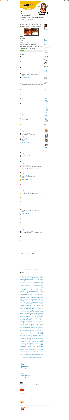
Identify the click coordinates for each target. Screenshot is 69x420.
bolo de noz (30, 287)
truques (39, 355)
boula (32, 289)
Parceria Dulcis (40, 322)
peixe (25, 330)
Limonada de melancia (30, 311)
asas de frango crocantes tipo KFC (34, 280)
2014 (45, 84)
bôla (25, 284)
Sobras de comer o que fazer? (24, 351)
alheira (25, 276)
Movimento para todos (30, 316)
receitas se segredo (25, 347)
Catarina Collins (23, 155)
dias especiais (35, 299)
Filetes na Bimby (33, 303)
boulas (34, 289)
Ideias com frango (21, 308)
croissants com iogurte (27, 296)
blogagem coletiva (23, 284)
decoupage (41, 296)
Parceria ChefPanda (32, 322)
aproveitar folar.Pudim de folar (30, 279)
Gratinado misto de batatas (46, 103)
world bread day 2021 (31, 357)
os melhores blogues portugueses (35, 318)
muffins (35, 316)
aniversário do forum (41, 277)
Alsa (41, 276)
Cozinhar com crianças (27, 295)
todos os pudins (33, 354)
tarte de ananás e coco (37, 352)
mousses (26, 316)
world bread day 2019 (22, 357)
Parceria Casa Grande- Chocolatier (27, 322)
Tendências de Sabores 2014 (22, 354)
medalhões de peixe (40, 313)
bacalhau (35, 281)
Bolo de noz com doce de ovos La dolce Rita (36, 287)
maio (46, 94)
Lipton (37, 311)
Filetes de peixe (29, 303)
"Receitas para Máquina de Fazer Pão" (25, 366)
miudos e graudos (28, 314)
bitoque (30, 283)
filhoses (41, 303)
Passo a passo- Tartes (36, 328)
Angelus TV (30, 277)
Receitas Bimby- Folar (27, 341)
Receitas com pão (23, 344)
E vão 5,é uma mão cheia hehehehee (46, 107)
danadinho (23, 142)
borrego (25, 289)
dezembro (47, 87)
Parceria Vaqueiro (40, 324)
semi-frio (31, 350)
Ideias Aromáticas (23, 362)
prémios (36, 332)
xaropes (40, 357)
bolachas (28, 284)
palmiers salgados (21, 319)
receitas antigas (24, 339)
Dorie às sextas (33, 300)
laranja (26, 310)
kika (22, 175)
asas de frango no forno (40, 280)
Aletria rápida (21, 276)
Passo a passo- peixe (33, 327)
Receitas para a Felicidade (24, 161)
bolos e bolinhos (40, 288)
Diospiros (40, 299)
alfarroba (23, 276)
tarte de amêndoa (28, 352)
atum (22, 281)
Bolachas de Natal (36, 284)
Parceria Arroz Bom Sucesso (36, 321)
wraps (38, 357)
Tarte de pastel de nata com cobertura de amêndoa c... (46, 113)
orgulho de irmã (24, 318)
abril (46, 95)
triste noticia (33, 355)
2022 (45, 77)
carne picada (41, 291)
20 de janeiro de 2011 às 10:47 (26, 192)
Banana (27, 282)
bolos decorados (30, 288)
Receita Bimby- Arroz (34, 335)
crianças (21, 296)
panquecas (30, 319)
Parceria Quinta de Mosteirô (27, 324)
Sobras (20, 351)
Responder (23, 75)
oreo (22, 318)
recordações (42, 347)
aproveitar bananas (21, 279)
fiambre (25, 303)
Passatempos (36, 325)
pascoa (28, 325)
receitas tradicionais (32, 347)
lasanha (29, 310)
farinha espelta (28, 302)
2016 (45, 82)
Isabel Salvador (46, 27)
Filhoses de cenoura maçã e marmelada (46, 116)
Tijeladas (26, 354)
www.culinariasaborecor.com (25, 188)
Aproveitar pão (39, 279)
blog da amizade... (37, 283)
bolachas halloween (40, 284)
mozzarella (33, 316)
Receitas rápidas (21, 347)
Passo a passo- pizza (38, 327)
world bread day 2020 (26, 357)
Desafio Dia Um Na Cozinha (28, 297)
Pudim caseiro (23, 333)
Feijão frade (37, 302)
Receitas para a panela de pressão (38, 346)
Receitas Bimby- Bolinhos (35, 340)
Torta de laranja (38, 354)
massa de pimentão (30, 313)
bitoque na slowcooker (33, 283)
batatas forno (39, 282)
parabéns (29, 321)
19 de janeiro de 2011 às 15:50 (30, 161)
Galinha (31, 306)
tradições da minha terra (28, 355)
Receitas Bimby (28, 339)
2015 (45, 83)
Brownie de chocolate (46, 63)
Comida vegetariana (30, 294)
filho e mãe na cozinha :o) (37, 303)
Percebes (40, 330)
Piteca (22, 192)
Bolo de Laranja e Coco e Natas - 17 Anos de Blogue (25, 377)
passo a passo (39, 325)
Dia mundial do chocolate (31, 299)
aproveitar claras (25, 279)
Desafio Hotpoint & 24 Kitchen (39, 297)
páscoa (30, 325)
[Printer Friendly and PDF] (22, 50)
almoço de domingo (33, 276)
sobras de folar (29, 351)
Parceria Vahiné (37, 324)
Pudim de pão (39, 333)
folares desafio (23, 305)
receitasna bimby (36, 347)
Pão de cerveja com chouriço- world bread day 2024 (46, 68)
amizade (20, 277)
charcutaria (38, 292)
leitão (36, 310)
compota (38, 294)
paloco (24, 319)
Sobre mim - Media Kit (41, 17)
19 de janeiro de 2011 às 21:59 (28, 179)
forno (41, 305)
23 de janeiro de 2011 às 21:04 (30, 231)
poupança (29, 332)
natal (41, 316)
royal (32, 349)
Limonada (26, 311)
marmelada (21, 313)
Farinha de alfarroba (24, 302)
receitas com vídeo (38, 344)
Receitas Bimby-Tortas (37, 343)
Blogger (39, 414)
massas (37, 313)
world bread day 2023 (35, 357)
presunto (41, 332)
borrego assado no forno (29, 289)
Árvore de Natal (24, 280)
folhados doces (31, 305)
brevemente (38, 289)
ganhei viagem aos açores (40, 306)
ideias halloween (30, 308)
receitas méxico (26, 346)
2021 (45, 78)
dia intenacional (27, 299)
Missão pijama (25, 314)
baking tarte (25, 282)
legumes (31, 310)
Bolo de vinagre (41, 287)
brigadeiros (41, 289)
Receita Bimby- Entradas (39, 336)
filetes (26, 303)
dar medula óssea (35, 296)
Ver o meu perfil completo (26, 408)
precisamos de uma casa (33, 332)
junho (46, 93)
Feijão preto (39, 302)
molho (31, 314)
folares (20, 305)
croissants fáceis (31, 296)
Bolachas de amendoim (32, 284)
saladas (37, 349)
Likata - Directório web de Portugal (34, 269)
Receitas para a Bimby (29, 17)
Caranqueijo (21, 291)
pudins (42, 333)
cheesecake (40, 292)
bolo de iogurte (27, 287)
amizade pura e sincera (24, 277)
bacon (23, 282)
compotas (41, 294)
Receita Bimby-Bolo (28, 338)
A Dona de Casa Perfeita (23, 368)
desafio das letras (23, 297)
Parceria (31, 321)
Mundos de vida (38, 316)
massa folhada (34, 313)
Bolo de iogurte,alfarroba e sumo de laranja (46, 105)
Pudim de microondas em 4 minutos (46, 110)
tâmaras (23, 352)
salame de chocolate (41, 349)
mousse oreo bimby (23, 316)
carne (28, 291)
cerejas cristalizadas (32, 292)
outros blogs (39, 318)
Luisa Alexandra (22, 364)
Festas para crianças (22, 303)
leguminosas (34, 310)
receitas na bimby (29, 346)
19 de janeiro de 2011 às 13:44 (28, 155)
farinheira (30, 302)
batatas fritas (42, 282)
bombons (23, 289)
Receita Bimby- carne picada (23, 336)
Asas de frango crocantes (29, 280)
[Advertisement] (31, 260)
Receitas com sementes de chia (33, 344)
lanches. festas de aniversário (22, 310)
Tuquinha (23, 133)
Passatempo (33, 325)
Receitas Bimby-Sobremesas (27, 343)
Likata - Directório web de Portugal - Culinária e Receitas (25, 269)
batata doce (30, 282)
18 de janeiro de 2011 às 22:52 (26, 77)
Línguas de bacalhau (34, 311)
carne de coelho (31, 291)
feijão (34, 302)
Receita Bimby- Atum (39, 335)
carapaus (23, 291)
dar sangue (38, 296)
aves (26, 281)
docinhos (29, 300)
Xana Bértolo (23, 179)
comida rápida (26, 294)
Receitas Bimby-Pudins (22, 343)
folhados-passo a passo (36, 305)
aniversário (33, 277)
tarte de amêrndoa (32, 352)
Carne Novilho (38, 291)
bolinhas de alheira (28, 285)
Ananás (27, 277)
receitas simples (28, 347)
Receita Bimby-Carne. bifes (38, 338)
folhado (28, 305)
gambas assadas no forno (35, 306)
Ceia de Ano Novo (22, 292)
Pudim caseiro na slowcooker (32, 333)
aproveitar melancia (35, 279)
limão (24, 311)
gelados (21, 307)
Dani (22, 138)
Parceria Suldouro (33, 324)
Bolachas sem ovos (24, 285)
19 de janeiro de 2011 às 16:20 (27, 165)
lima (22, 311)
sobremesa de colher (40, 351)
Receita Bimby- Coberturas (28, 336)
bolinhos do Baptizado (40, 285)
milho (20, 314)
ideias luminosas (34, 308)
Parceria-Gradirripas (25, 325)
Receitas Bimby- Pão (37, 341)
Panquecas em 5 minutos (38, 319)
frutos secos (28, 306)
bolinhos (31, 285)
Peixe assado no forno (29, 330)
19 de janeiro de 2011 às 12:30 (27, 142)
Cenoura (29, 292)
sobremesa (36, 351)
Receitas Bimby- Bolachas (30, 340)
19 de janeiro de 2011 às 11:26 (27, 133)
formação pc (40, 305)
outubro (46, 90)
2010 (45, 123)
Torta (36, 354)
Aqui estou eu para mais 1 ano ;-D (46, 122)
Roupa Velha (24, 349)
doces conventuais (22, 300)
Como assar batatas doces (34, 294)
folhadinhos (26, 305)
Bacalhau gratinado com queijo (46, 120)
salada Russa (35, 349)
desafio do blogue (34, 297)
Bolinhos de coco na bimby (35, 285)
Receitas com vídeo (24, 17)
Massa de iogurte (26, 313)
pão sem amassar (25, 321)
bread (36, 289)
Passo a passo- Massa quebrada (23, 327)
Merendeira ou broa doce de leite (46, 99)
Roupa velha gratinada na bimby (29, 349)
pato (20, 330)
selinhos (25, 350)
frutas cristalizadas (25, 306)
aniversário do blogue (37, 277)
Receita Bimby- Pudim (25, 335)
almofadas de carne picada (38, 276)
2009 (45, 124)
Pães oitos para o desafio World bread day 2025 (46, 65)
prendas (39, 332)
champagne (35, 292)
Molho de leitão (38, 314)
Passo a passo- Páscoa (28, 327)
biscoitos (27, 283)
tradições (24, 355)
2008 (45, 125)
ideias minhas (39, 308)
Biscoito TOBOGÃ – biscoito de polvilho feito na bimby (25, 379)
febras (32, 302)
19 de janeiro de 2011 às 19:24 (26, 175)
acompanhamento (22, 275)
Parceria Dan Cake (37, 322)
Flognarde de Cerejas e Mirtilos (23, 371)
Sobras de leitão (32, 351)
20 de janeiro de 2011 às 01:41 (31, 188)
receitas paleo (33, 346)
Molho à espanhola (34, 314)
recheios (39, 347)
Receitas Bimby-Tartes (33, 343)
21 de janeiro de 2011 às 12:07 (26, 213)
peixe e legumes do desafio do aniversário (35, 330)
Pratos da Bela (22, 370)
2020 (45, 79)
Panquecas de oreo (33, 319)
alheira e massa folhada (29, 276)
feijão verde (42, 302)
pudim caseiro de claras (27, 333)
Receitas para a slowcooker (35, 17)
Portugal (26, 332)
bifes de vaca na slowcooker (23, 283)
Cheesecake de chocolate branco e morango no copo (25, 375)
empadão (39, 300)
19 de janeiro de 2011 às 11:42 (26, 138)
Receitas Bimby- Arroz (25, 340)
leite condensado (39, 310)
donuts (31, 300)
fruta (22, 306)
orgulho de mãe (29, 318)
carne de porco (35, 291)
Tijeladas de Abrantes (29, 354)
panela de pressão (27, 319)
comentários (23, 294)
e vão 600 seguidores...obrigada (46, 101)
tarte (25, 352)
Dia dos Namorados (23, 299)
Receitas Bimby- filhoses (23, 341)
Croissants (23, 296)
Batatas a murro (35, 282)
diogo (38, 299)
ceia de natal (25, 292)
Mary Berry (23, 313)
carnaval (26, 291)
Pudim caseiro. (36, 333)
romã (22, 349)
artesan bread (21, 280)
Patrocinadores (22, 330)
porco (24, 332)
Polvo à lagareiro (21, 332)
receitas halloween (22, 346)
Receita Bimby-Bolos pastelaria (33, 338)
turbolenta (23, 165)
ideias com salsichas (26, 308)
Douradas (37, 300)
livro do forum (40, 311)
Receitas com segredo (28, 344)
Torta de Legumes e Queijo (23, 373)
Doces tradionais (26, 300)
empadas (41, 300)
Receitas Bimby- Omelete (32, 341)
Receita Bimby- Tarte (24, 338)
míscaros (22, 314)
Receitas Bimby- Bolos (40, 340)
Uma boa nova (46, 118)
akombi (22, 77)
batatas (32, 282)
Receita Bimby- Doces (34, 336)
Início (20, 17)
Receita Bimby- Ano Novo (29, 335)
